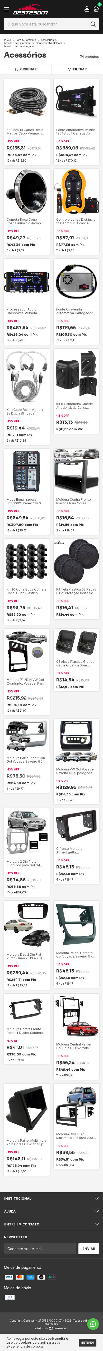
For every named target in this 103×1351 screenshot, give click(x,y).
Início (7, 40)
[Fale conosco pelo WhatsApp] (93, 1324)
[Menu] (7, 9)
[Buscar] (92, 24)
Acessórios (47, 40)
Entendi (87, 1342)
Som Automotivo (26, 40)
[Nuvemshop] (51, 1329)
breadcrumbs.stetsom (17, 43)
